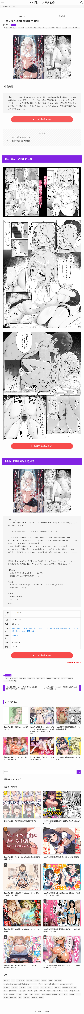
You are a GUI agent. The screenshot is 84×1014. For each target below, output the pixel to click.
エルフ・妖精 (28, 27)
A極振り (6, 980)
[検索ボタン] (81, 2)
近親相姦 (26, 997)
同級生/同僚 (12, 991)
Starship (45, 27)
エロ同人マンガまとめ (42, 2)
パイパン (22, 987)
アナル (50, 980)
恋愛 (5, 994)
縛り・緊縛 (21, 27)
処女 (7, 27)
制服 (5, 991)
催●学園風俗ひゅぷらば (69, 987)
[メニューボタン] (2, 2)
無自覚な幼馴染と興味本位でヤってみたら (54, 994)
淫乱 (31, 994)
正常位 (26, 994)
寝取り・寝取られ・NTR (54, 991)
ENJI (13, 980)
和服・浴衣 (22, 991)
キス (34, 984)
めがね (44, 980)
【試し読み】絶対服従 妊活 (20, 137)
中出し (39, 27)
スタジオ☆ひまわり (66, 984)
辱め (20, 997)
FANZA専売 (51, 27)
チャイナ (7, 987)
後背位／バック (74, 991)
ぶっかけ (37, 980)
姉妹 (35, 991)
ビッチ (30, 987)
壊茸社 (30, 991)
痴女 (78, 994)
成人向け (64, 27)
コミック (13, 24)
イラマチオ (58, 980)
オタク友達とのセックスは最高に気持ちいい (17, 984)
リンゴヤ (43, 987)
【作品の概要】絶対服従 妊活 (21, 141)
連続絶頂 (34, 997)
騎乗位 (41, 997)
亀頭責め (57, 987)
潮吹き (37, 994)
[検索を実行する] (79, 772)
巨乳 (65, 991)
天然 (35, 27)
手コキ (19, 994)
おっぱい (29, 980)
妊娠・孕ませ (13, 27)
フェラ (36, 987)
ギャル (40, 984)
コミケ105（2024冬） (74, 27)
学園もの (42, 991)
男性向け (58, 27)
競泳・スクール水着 (10, 997)
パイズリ (14, 987)
